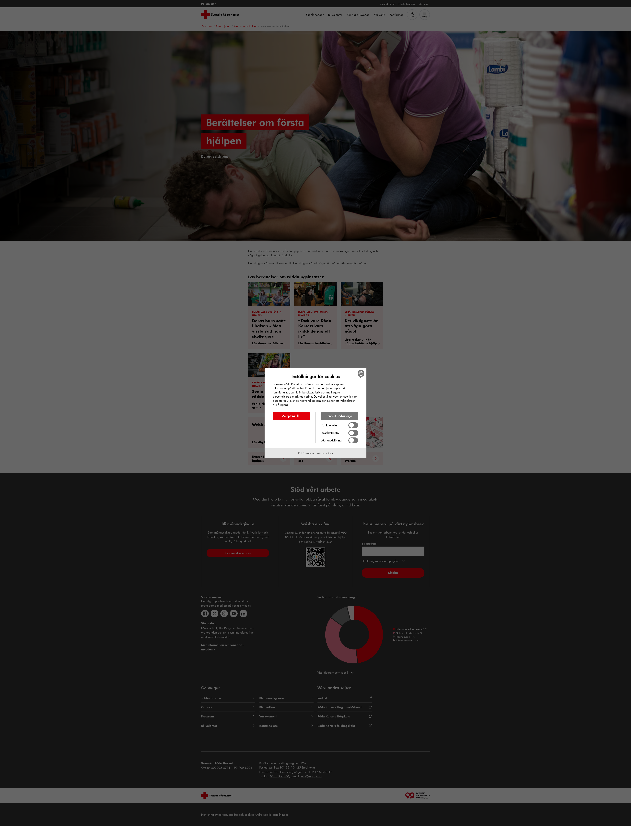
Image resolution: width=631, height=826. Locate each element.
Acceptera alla (291, 416)
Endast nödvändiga (340, 416)
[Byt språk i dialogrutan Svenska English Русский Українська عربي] (360, 374)
